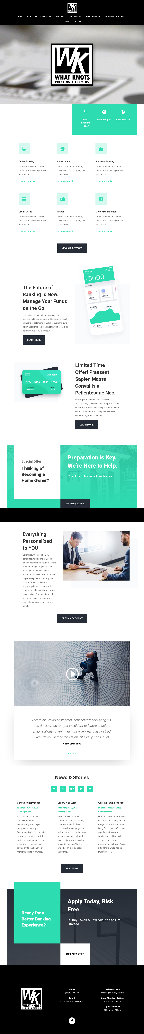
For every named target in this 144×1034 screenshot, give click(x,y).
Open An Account (72, 618)
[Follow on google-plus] (72, 789)
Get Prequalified (75, 503)
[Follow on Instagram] (90, 789)
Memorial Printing (114, 17)
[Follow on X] (63, 789)
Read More (72, 868)
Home (20, 17)
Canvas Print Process (28, 802)
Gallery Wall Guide (67, 802)
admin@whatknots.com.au (72, 1001)
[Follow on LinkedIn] (81, 789)
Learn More (26, 181)
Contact (67, 21)
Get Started (75, 954)
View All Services (72, 248)
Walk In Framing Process (111, 802)
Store (78, 21)
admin (22, 808)
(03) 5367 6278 (72, 992)
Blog (29, 17)
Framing (74, 17)
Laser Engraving (93, 17)
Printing (59, 17)
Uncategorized (24, 812)
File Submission (43, 17)
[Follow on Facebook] (54, 789)
